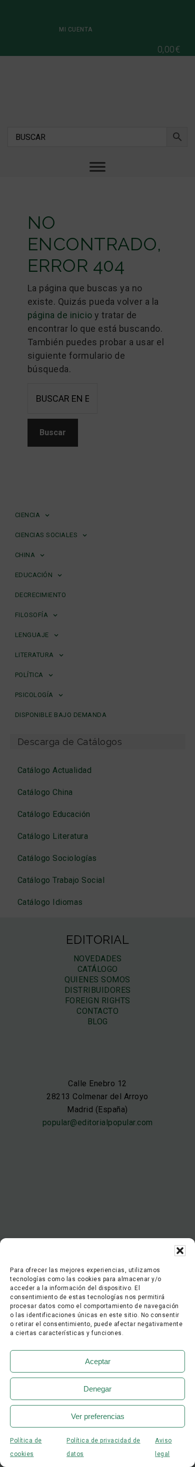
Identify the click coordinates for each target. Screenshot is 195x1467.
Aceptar (97, 1361)
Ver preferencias (97, 1416)
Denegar (98, 1389)
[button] (180, 1251)
